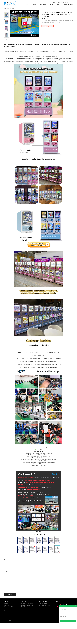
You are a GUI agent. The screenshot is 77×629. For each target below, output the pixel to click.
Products (34, 4)
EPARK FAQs (24, 606)
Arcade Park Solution (68, 4)
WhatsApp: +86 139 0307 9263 (27, 603)
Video (51, 4)
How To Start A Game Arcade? (44, 605)
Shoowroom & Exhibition (8, 606)
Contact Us (60, 26)
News (58, 4)
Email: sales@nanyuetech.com (27, 605)
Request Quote (66, 2)
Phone (6, 571)
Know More (43, 4)
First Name (6, 565)
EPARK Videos (13, 613)
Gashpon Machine (11, 8)
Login (54, 2)
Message (6, 577)
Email (41, 565)
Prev (6, 10)
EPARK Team (6, 605)
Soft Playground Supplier (6, 614)
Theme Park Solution (42, 603)
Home (26, 4)
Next (6, 39)
